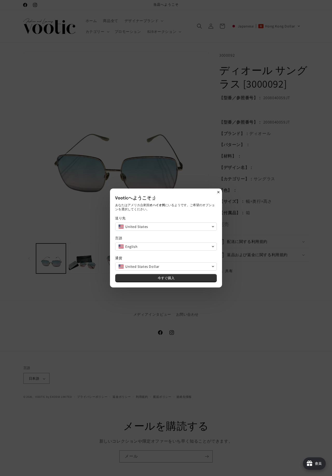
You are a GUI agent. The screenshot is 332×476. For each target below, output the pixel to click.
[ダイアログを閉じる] (218, 192)
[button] (166, 226)
